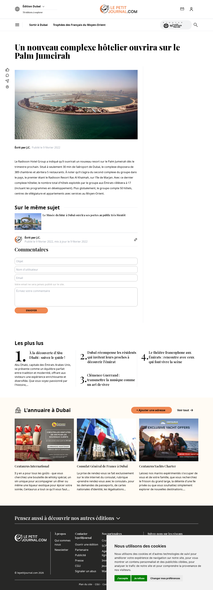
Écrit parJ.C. (22, 147)
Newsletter (61, 550)
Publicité (80, 555)
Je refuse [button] (139, 578)
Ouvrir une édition (86, 544)
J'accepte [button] (122, 578)
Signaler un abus (85, 571)
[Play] (187, 25)
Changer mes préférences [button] (165, 578)
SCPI (104, 546)
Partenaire (81, 550)
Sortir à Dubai (38, 25)
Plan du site (86, 584)
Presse (79, 560)
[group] (187, 24)
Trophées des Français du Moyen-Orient (79, 25)
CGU (78, 566)
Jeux (104, 566)
